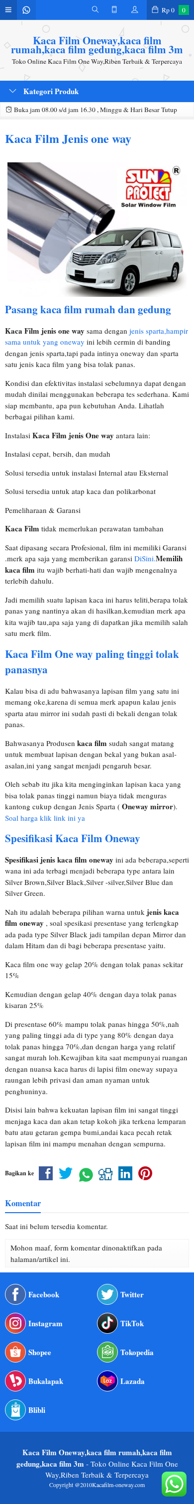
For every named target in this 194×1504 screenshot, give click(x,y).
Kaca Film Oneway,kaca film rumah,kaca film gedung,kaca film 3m (97, 45)
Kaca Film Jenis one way (68, 138)
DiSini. (145, 558)
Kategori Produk (50, 91)
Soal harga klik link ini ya (45, 818)
